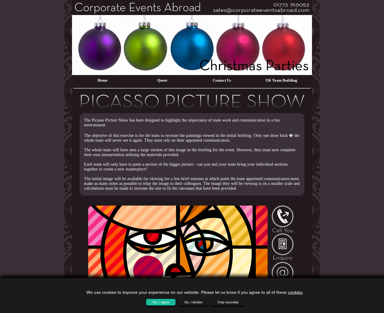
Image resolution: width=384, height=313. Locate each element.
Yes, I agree (161, 302)
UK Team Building (281, 80)
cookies (295, 292)
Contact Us (222, 80)
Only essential (228, 302)
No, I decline (193, 302)
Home (103, 80)
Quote (162, 80)
